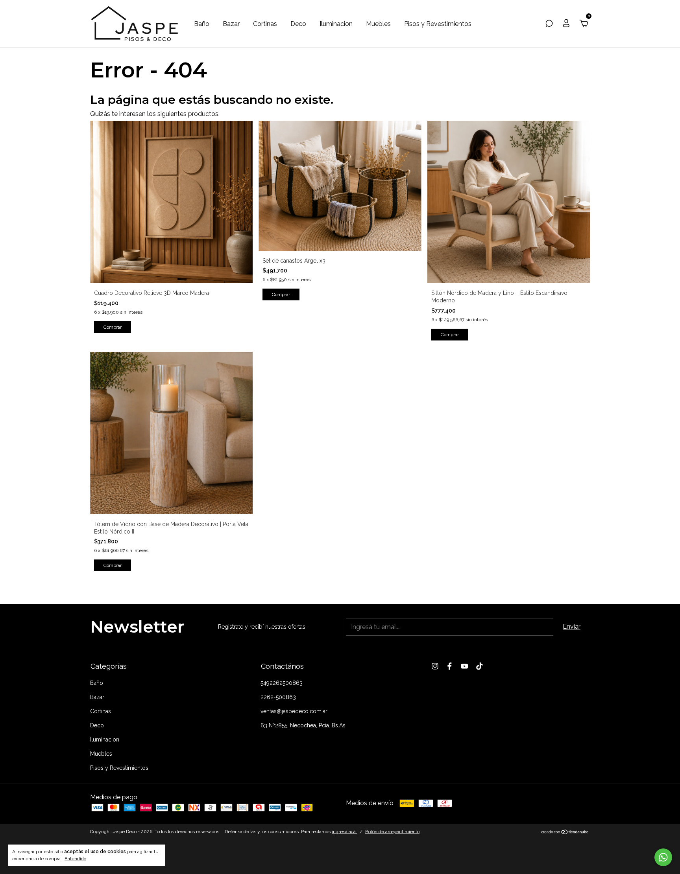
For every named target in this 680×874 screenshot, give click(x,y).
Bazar (231, 24)
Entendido (75, 858)
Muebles (378, 24)
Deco (298, 24)
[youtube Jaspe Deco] (464, 666)
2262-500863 (278, 697)
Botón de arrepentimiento (392, 831)
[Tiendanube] (565, 832)
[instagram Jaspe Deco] (435, 666)
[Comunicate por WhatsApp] (663, 857)
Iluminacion (336, 24)
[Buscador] (549, 23)
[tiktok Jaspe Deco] (479, 666)
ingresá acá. (344, 831)
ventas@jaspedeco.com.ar (294, 711)
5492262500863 (282, 683)
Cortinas (265, 24)
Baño (201, 24)
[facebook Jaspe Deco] (449, 666)
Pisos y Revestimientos (437, 24)
